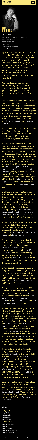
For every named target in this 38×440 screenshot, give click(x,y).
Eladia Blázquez (17, 281)
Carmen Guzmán (20, 232)
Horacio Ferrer (18, 235)
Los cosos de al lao (19, 301)
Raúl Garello (12, 331)
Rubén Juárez (17, 169)
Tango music (6, 415)
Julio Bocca (29, 281)
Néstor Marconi (20, 215)
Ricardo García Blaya (10, 49)
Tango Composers (8, 432)
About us (7, 438)
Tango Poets (6, 426)
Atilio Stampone (24, 210)
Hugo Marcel (7, 182)
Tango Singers (7, 428)
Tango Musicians (8, 424)
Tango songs (6, 417)
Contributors (19, 438)
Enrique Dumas (22, 179)
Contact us (30, 438)
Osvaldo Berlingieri (10, 212)
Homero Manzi (21, 336)
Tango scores (6, 419)
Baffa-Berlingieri (26, 184)
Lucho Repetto (28, 293)
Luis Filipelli (7, 35)
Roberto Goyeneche (15, 166)
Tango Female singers (9, 430)
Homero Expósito (14, 121)
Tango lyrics (6, 413)
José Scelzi (26, 372)
